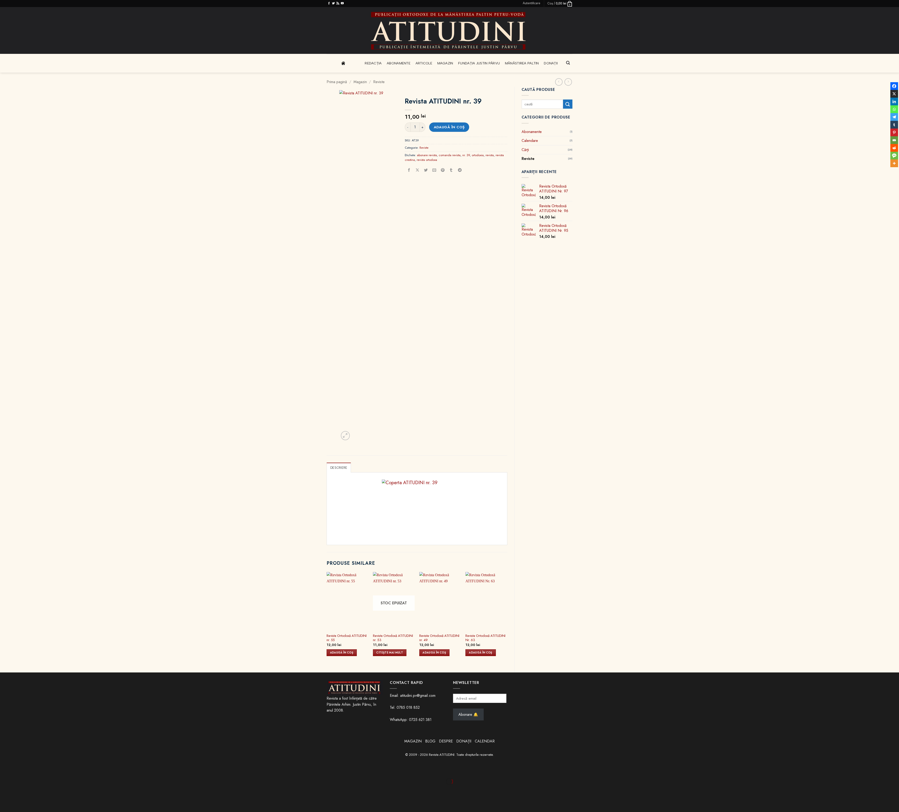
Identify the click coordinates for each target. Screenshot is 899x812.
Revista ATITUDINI (441, 754)
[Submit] (567, 104)
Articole (424, 63)
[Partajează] (32, 770)
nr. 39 (466, 155)
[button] (531, 3)
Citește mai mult (389, 652)
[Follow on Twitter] (333, 3)
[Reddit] (894, 148)
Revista (353, 63)
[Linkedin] (894, 101)
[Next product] (558, 81)
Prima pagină (337, 82)
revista (490, 155)
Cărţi (525, 149)
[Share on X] (417, 170)
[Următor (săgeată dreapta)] (18, 789)
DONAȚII (463, 741)
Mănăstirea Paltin (522, 63)
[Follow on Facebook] (329, 3)
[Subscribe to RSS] (337, 3)
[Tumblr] (894, 125)
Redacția (373, 63)
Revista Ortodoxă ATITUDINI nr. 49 (439, 638)
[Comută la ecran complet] (18, 770)
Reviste (379, 82)
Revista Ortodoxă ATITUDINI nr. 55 (347, 638)
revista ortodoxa (427, 160)
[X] (894, 94)
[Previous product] (568, 81)
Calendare (530, 140)
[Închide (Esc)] (46, 770)
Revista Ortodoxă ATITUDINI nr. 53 (393, 638)
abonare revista (427, 155)
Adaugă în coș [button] (342, 652)
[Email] (894, 140)
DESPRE (446, 741)
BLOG (431, 741)
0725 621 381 (420, 719)
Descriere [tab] (338, 467)
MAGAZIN (413, 741)
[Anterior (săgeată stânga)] (4, 789)
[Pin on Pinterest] (443, 170)
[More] (894, 163)
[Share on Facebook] (409, 170)
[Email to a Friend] (434, 170)
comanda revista (450, 155)
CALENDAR (485, 741)
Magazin (445, 63)
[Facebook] (894, 86)
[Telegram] (894, 117)
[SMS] (894, 155)
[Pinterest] (894, 132)
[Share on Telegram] (460, 170)
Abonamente (398, 63)
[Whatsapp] (894, 109)
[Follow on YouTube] (342, 3)
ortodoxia (478, 155)
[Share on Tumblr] (451, 170)
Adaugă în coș (449, 127)
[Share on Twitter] (426, 170)
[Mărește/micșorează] (4, 770)
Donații (551, 63)
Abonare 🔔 (468, 714)
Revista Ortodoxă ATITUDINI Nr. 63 (485, 638)
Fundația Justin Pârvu (479, 63)
